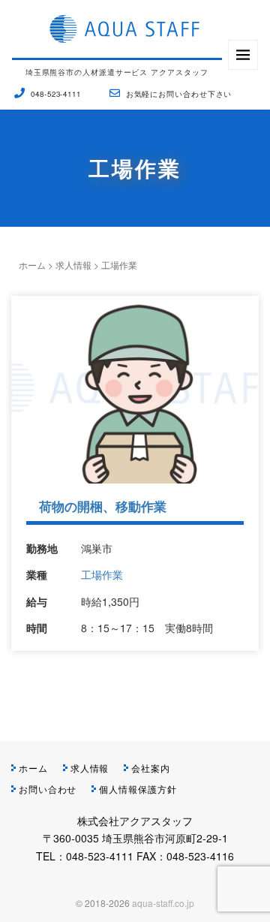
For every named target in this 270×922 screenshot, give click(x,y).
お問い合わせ (47, 788)
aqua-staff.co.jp (163, 902)
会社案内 (150, 767)
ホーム (32, 264)
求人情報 (74, 264)
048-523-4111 (56, 94)
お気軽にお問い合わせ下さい (179, 94)
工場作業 (102, 574)
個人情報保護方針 (137, 788)
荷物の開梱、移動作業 (102, 506)
